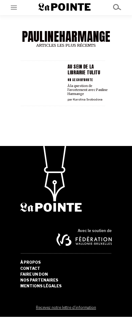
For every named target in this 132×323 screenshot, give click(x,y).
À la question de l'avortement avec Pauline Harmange (88, 90)
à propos (30, 262)
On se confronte (80, 79)
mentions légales (41, 286)
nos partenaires (39, 280)
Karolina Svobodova (88, 99)
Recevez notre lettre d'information (66, 307)
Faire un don (34, 274)
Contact (30, 268)
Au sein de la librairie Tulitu (84, 69)
